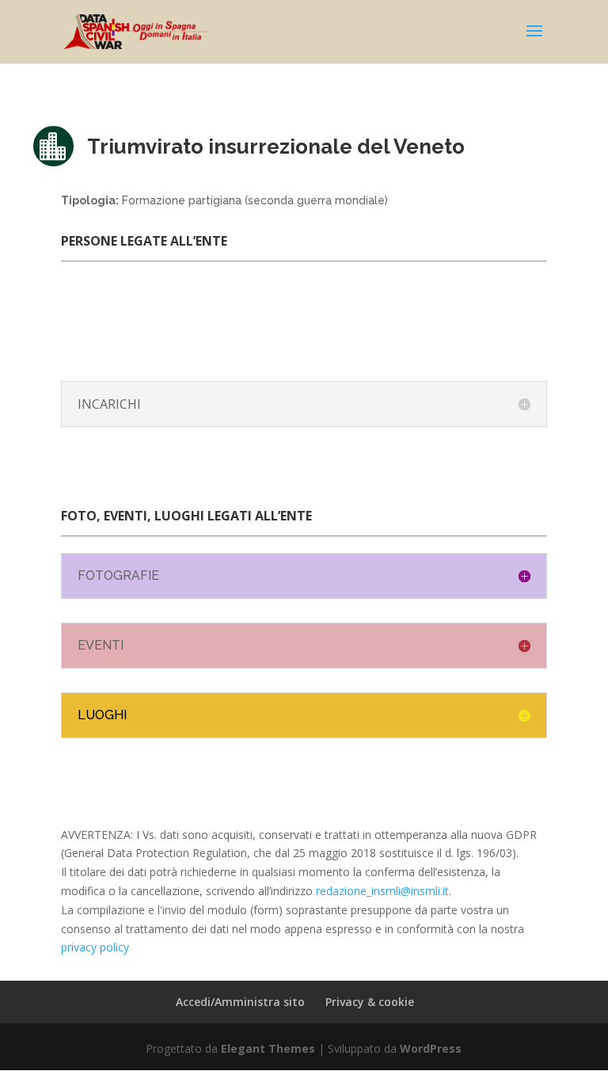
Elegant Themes (268, 1048)
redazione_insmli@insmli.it (382, 890)
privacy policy (95, 947)
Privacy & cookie (369, 1001)
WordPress (431, 1048)
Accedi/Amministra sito (240, 1001)
